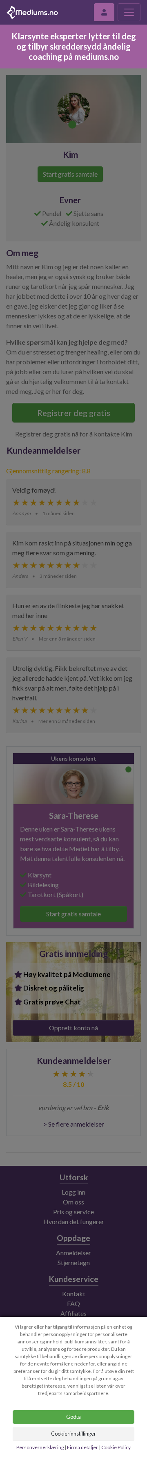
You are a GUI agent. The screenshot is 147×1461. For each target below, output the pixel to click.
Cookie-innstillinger (73, 1433)
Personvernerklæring (40, 1447)
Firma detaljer (82, 1447)
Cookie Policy (116, 1447)
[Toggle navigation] (129, 12)
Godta (73, 1416)
